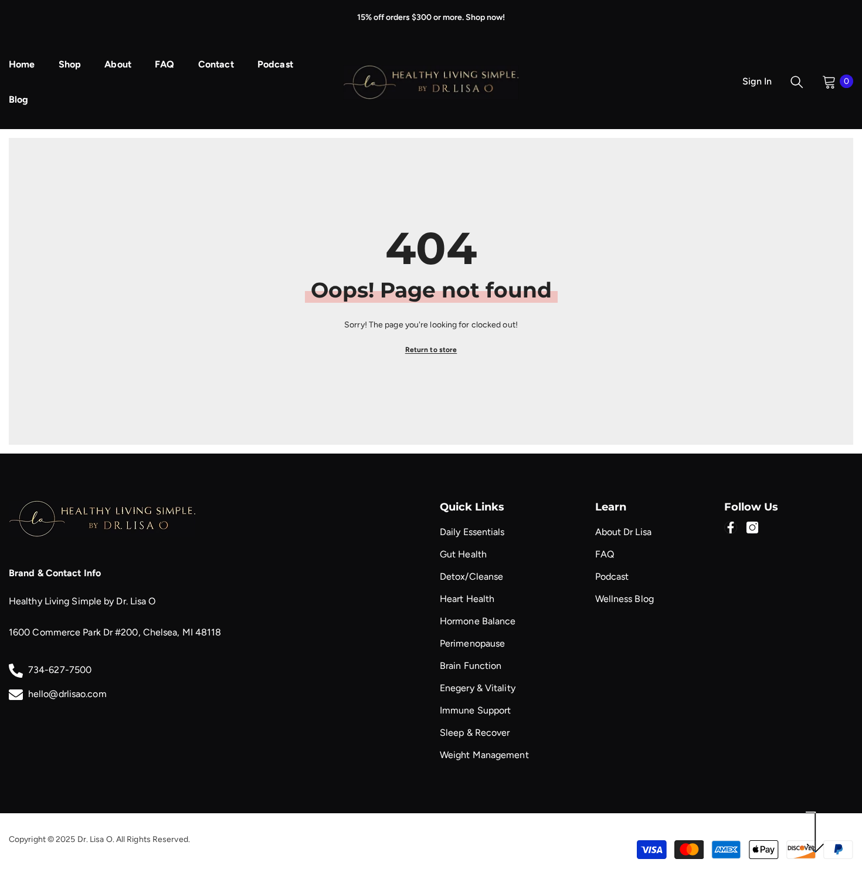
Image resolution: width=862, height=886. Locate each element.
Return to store (431, 350)
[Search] (797, 81)
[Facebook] (730, 527)
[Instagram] (752, 527)
